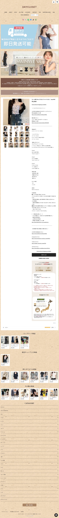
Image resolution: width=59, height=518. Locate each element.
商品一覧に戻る (29, 505)
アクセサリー (3, 453)
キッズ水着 (3, 460)
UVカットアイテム (4, 499)
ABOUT (10, 12)
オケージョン (3, 442)
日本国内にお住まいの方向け (44, 258)
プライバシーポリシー (5, 511)
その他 (2, 485)
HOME (5, 12)
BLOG (15, 12)
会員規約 (22, 511)
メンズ (2, 492)
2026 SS (2, 407)
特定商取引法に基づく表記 (14, 511)
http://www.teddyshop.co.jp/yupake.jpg (40, 222)
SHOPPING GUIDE (47, 12)
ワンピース (3, 431)
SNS (54, 12)
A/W (1, 414)
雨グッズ (2, 471)
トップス (2, 421)
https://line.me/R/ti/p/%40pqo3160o (39, 114)
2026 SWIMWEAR (25, 14)
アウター (2, 417)
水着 (1, 456)
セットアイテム (3, 435)
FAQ (40, 12)
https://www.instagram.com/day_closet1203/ (41, 238)
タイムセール (3, 481)
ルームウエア (3, 439)
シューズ (2, 446)
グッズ (2, 467)
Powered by (28, 515)
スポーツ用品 (3, 474)
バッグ (2, 449)
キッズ (2, 488)
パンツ (2, 424)
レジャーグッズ (3, 478)
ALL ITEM (21, 12)
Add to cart (44, 254)
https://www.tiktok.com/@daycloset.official (41, 248)
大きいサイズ (3, 495)
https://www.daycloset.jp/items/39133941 (40, 122)
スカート (2, 428)
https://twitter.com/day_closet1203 (39, 243)
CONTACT (34, 12)
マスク (2, 463)
